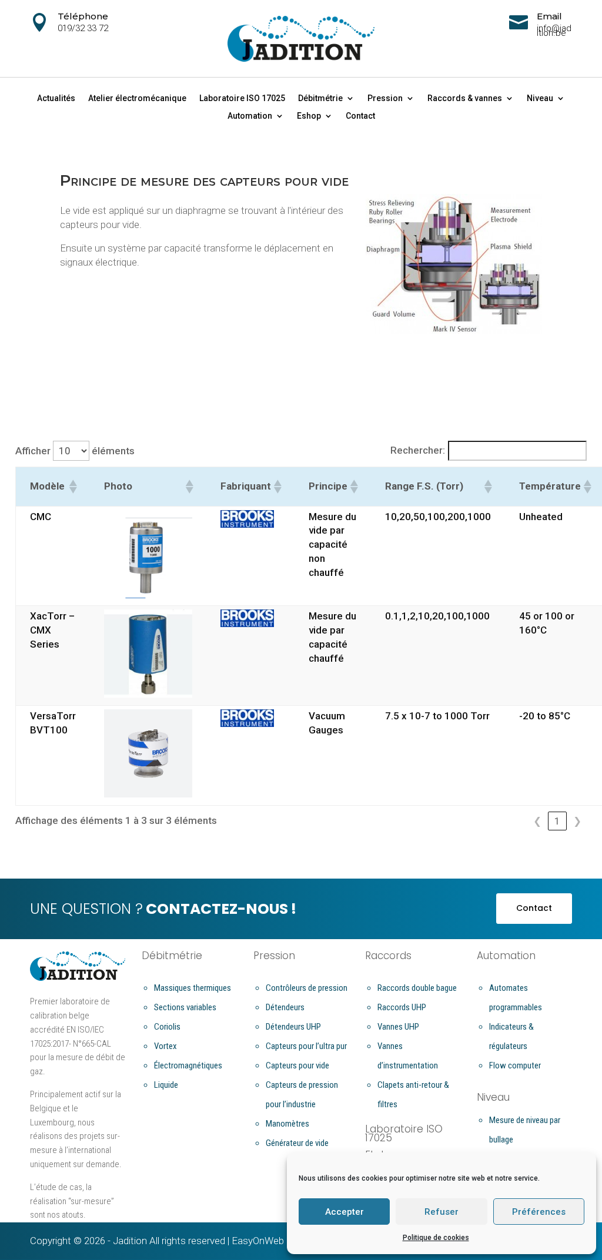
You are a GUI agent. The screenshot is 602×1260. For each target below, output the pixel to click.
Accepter (344, 1212)
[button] (72, 487)
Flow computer (515, 1065)
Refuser (441, 1212)
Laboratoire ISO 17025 (242, 98)
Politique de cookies (436, 1238)
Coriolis (167, 1026)
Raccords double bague (417, 988)
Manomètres (287, 1123)
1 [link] (557, 821)
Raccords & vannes (464, 98)
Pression (385, 98)
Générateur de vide (297, 1143)
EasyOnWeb (258, 1240)
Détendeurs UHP (293, 1026)
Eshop (309, 116)
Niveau (540, 98)
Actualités (56, 98)
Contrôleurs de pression (306, 988)
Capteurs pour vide (297, 1065)
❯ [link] (577, 821)
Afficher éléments (75, 451)
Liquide (166, 1085)
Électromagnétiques (188, 1065)
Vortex (165, 1046)
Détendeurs (285, 1007)
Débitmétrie (320, 98)
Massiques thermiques (192, 988)
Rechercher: (417, 450)
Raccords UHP (401, 1007)
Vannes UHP (398, 1026)
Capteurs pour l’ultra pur (306, 1046)
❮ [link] (537, 821)
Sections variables (185, 1007)
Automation (250, 116)
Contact (360, 116)
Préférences (539, 1212)
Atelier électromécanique (137, 98)
